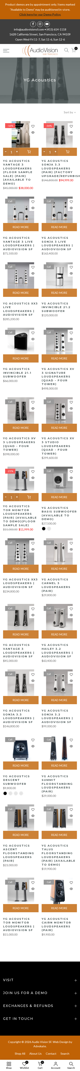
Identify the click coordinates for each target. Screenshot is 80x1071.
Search (65, 1053)
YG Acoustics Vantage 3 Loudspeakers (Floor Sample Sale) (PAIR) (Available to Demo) (18, 172)
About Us (35, 1053)
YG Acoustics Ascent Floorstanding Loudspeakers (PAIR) (18, 853)
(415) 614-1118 (56, 29)
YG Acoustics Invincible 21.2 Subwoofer (56, 307)
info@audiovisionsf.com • (30, 29)
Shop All (20, 1053)
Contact (51, 1053)
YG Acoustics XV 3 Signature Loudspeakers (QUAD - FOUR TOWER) (58, 376)
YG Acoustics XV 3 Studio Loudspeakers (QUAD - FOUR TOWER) (58, 446)
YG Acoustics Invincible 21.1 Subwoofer (17, 372)
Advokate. (40, 1046)
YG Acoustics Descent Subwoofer (16, 780)
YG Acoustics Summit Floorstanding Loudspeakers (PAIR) (57, 784)
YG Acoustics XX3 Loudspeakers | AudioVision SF (20, 583)
